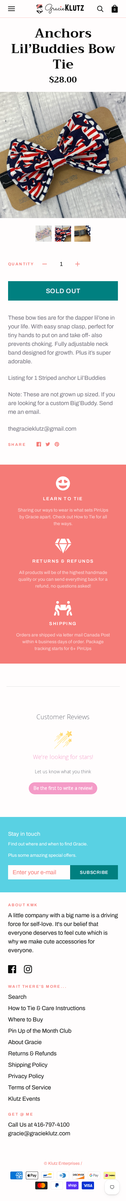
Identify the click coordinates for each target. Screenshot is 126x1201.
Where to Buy (25, 1019)
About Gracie (25, 1042)
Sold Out (63, 290)
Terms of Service (29, 1087)
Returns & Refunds (32, 1053)
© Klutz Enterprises (62, 1163)
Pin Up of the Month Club (39, 1031)
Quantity (21, 264)
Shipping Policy (27, 1065)
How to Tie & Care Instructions (46, 1008)
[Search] (100, 8)
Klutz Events (24, 1099)
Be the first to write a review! (63, 788)
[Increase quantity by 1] (77, 263)
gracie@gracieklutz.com (39, 1133)
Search (17, 997)
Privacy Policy (26, 1076)
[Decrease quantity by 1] (44, 263)
